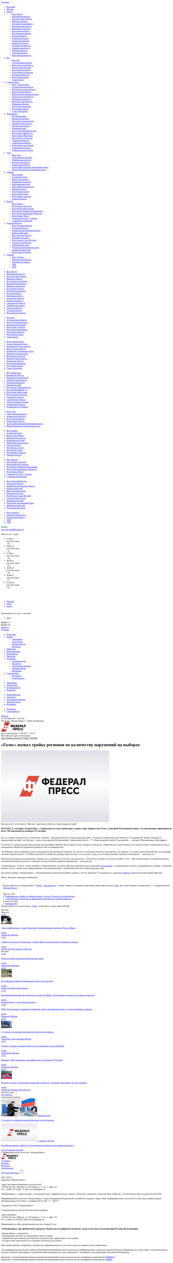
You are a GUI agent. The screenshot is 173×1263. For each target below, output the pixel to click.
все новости (6, 1094)
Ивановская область (21, 29)
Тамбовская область (21, 48)
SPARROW (110, 1257)
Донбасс (10, 255)
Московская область (21, 16)
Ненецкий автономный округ (25, 94)
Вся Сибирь (17, 174)
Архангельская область (22, 87)
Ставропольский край (22, 221)
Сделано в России (46, 1141)
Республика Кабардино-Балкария (27, 211)
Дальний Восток (14, 223)
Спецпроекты (12, 673)
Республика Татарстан (22, 138)
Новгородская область (22, 101)
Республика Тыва (20, 194)
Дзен (116, 885)
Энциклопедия (19, 661)
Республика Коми (20, 109)
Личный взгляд (19, 668)
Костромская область (21, 33)
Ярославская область (21, 55)
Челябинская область (21, 160)
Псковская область (20, 104)
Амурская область (20, 228)
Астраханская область (22, 63)
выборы (126, 873)
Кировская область (20, 119)
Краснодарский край (21, 67)
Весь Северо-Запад (20, 84)
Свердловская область (22, 157)
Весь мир (10, 7)
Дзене (34, 906)
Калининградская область (24, 89)
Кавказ (9, 201)
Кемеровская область (21, 182)
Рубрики (5, 630)
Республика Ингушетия (23, 208)
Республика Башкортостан (24, 131)
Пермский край (19, 128)
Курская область (19, 36)
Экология (10, 656)
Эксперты (11, 659)
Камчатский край (20, 233)
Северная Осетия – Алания (24, 218)
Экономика (17, 639)
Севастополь (18, 80)
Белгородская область (22, 19)
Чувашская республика (22, 150)
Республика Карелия (21, 106)
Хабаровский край (20, 245)
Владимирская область (22, 24)
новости (5, 627)
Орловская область (20, 41)
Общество (11, 649)
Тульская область (20, 53)
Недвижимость (19, 644)
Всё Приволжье (19, 116)
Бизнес (9, 637)
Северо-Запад (12, 82)
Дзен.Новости (49, 885)
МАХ (39, 885)
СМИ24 (108, 1259)
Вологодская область (21, 92)
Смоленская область (21, 46)
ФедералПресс (10, 888)
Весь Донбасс (18, 257)
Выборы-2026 (44, 1115)
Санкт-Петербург (20, 111)
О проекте (6, 1161)
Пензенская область (21, 126)
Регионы (5, 2)
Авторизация (7, 1168)
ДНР (14, 267)
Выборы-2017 (11, 903)
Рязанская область (20, 43)
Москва (10, 9)
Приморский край (20, 238)
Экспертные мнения (21, 666)
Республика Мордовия (22, 136)
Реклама (10, 601)
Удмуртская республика (23, 145)
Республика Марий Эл (22, 133)
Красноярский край (21, 184)
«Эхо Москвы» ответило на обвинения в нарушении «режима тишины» (38, 899)
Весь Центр (17, 14)
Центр (9, 12)
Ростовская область (21, 75)
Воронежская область (22, 26)
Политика (11, 634)
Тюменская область (21, 165)
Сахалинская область (21, 243)
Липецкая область (20, 38)
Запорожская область (21, 260)
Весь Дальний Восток (22, 226)
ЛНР (14, 264)
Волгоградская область (22, 65)
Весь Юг (16, 60)
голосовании (106, 866)
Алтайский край (19, 177)
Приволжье (11, 114)
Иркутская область (20, 179)
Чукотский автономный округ (26, 247)
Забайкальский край (21, 250)
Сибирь (10, 172)
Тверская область (20, 50)
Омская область (19, 189)
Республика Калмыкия (22, 72)
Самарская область (20, 140)
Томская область (19, 199)
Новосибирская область (23, 187)
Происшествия (13, 651)
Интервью (16, 671)
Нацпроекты (12, 654)
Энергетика (17, 642)
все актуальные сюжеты (12, 1150)
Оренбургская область (22, 123)
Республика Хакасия (21, 196)
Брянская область (20, 21)
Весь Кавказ (17, 204)
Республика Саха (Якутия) (24, 240)
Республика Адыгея (21, 70)
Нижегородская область (23, 121)
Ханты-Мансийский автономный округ (30, 167)
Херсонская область (21, 262)
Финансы (16, 646)
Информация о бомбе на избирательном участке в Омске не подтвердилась (40, 896)
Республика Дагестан (22, 206)
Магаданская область (21, 235)
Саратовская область (21, 143)
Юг (8, 58)
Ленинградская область (23, 97)
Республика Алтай (20, 191)
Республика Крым (20, 77)
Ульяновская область (21, 148)
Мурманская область (21, 99)
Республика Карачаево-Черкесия (27, 213)
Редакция (5, 1166)
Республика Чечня (20, 216)
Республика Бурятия (21, 252)
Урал (8, 153)
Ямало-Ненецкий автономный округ (29, 170)
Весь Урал (16, 155)
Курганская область (21, 162)
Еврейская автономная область (26, 230)
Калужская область (20, 31)
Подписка (16, 676)
